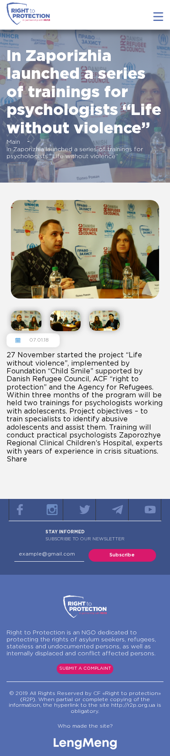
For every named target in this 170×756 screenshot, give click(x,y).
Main (13, 142)
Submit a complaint (85, 669)
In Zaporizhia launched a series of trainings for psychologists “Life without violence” (75, 153)
